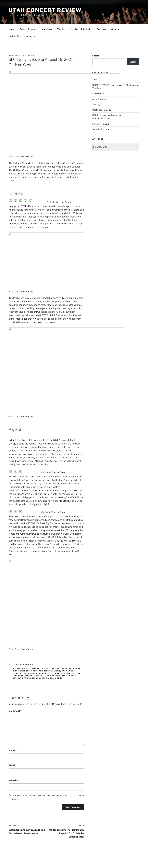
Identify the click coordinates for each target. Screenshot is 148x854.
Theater (61, 29)
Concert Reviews (28, 29)
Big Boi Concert (31, 669)
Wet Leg (96, 104)
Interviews (47, 29)
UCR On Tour (15, 36)
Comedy (115, 29)
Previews (101, 29)
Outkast (62, 669)
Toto (94, 79)
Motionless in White (101, 124)
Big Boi (17, 669)
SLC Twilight (74, 673)
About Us (30, 36)
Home (11, 29)
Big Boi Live (49, 669)
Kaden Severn (27, 156)
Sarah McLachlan (100, 129)
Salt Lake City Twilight (45, 671)
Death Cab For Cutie (101, 110)
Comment (15, 711)
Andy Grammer (99, 99)
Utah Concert (52, 676)
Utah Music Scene (51, 678)
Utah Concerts (31, 678)
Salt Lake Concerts (36, 673)
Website (13, 780)
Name (13, 750)
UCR (33, 55)
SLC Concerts (57, 673)
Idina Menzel (98, 93)
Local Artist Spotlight (80, 29)
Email (12, 765)
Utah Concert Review (45, 10)
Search (95, 55)
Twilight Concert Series (28, 676)
